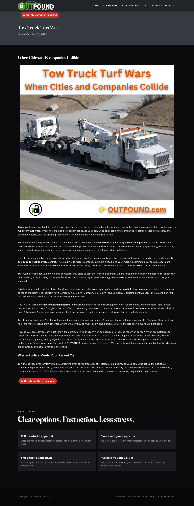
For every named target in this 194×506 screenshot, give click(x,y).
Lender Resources (165, 496)
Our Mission (119, 496)
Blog (152, 496)
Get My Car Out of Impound (41, 14)
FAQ (145, 496)
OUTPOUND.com (106, 335)
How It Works (134, 496)
